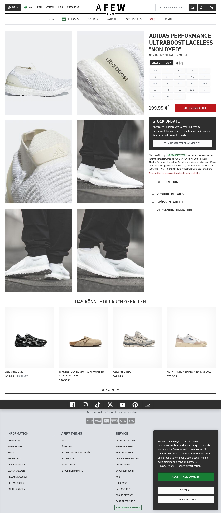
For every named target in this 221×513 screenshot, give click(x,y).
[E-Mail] (148, 405)
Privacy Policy (166, 466)
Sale (152, 19)
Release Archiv (16, 483)
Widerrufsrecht (125, 470)
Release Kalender (17, 477)
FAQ (29, 7)
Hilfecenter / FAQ (125, 440)
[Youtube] (123, 405)
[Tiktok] (98, 405)
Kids (60, 7)
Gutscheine (73, 7)
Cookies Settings (186, 499)
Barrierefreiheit (125, 501)
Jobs (64, 440)
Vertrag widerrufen (128, 507)
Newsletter (68, 464)
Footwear (92, 19)
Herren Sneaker (17, 464)
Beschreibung (168, 182)
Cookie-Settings (124, 495)
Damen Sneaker (16, 470)
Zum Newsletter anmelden (182, 143)
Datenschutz (123, 489)
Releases (73, 19)
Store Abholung (124, 446)
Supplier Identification (188, 466)
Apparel (112, 19)
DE (14, 7)
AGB (118, 477)
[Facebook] (73, 405)
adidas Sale (14, 458)
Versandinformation (174, 210)
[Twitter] (110, 405)
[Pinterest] (135, 405)
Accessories (134, 19)
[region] (185, 470)
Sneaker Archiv (16, 489)
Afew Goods (68, 458)
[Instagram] (85, 405)
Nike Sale (13, 452)
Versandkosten (177, 155)
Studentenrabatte (72, 470)
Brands (167, 19)
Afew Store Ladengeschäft (77, 452)
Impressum (122, 483)
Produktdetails (170, 194)
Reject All (186, 490)
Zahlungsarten (124, 452)
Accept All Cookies (186, 476)
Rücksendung (123, 464)
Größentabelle (170, 202)
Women (50, 7)
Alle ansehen (110, 390)
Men (39, 7)
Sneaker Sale (15, 446)
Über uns (67, 446)
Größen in (160, 63)
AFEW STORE (110, 7)
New (51, 19)
